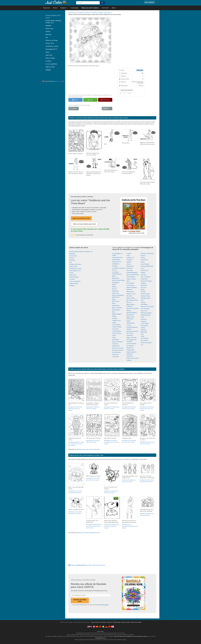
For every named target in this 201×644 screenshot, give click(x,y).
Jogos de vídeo (73, 283)
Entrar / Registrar (149, 2)
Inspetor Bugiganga (132, 272)
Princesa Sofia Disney (147, 266)
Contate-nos (109, 622)
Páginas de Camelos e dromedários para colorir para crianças (111, 442)
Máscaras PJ (130, 291)
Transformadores (145, 315)
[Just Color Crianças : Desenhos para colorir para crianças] (56, 2)
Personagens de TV (75, 270)
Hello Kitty (129, 268)
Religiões (72, 285)
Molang (129, 310)
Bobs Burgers (116, 310)
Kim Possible (130, 283)
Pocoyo (143, 257)
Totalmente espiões (146, 313)
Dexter (114, 335)
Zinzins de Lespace (146, 342)
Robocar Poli (144, 270)
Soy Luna (143, 287)
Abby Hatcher (116, 259)
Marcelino (129, 289)
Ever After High (116, 352)
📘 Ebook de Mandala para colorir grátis (53, 81)
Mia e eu (129, 302)
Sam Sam (143, 274)
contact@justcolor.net (100, 638)
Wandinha (143, 330)
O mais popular (74, 7)
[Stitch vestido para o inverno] (94, 473)
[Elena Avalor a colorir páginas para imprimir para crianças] (130, 169)
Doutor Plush (116, 346)
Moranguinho (130, 314)
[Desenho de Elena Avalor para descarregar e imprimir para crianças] (94, 169)
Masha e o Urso (131, 293)
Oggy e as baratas (132, 337)
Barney (114, 286)
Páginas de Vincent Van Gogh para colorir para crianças (75, 408)
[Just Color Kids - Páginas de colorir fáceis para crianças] (100, 626)
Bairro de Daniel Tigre (118, 280)
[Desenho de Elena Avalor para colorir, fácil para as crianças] (76, 169)
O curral (129, 325)
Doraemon (115, 343)
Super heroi (72, 275)
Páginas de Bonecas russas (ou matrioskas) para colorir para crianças (76, 443)
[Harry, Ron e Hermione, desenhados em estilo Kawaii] (148, 473)
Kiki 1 (128, 281)
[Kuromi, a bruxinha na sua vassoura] (112, 484)
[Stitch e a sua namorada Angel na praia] (76, 484)
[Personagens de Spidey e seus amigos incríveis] (130, 473)
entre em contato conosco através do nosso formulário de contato (130, 636)
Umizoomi (143, 319)
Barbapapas (115, 282)
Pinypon (143, 255)
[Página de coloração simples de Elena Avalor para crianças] (148, 140)
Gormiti (129, 264)
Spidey (143, 289)
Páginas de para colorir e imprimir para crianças (88, 565)
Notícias (55, 7)
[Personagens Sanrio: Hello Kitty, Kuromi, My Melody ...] (148, 507)
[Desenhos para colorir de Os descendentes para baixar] (130, 518)
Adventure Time (116, 261)
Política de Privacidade (136, 622)
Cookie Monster (116, 331)
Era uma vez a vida (117, 348)
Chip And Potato (116, 327)
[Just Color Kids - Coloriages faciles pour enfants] (94, 626)
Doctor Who (115, 339)
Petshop (129, 360)
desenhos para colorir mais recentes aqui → (89, 449)
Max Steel (129, 296)
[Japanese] (112, 626)
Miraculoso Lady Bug (132, 308)
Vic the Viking (144, 323)
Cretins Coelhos (116, 333)
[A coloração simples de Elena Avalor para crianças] (148, 180)
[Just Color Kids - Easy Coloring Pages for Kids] (89, 626)
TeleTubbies (144, 304)
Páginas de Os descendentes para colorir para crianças (130, 526)
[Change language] (157, 2)
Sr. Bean (143, 291)
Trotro (142, 317)
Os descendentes (131, 343)
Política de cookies (125, 622)
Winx (142, 334)
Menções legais (116, 622)
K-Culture (72, 279)
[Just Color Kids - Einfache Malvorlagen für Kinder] (106, 626)
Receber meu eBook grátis (80, 600)
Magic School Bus (132, 287)
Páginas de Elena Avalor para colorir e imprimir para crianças (107, 118)
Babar (114, 276)
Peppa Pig (129, 356)
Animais (71, 258)
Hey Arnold (130, 270)
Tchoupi (143, 302)
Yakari (142, 336)
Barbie (114, 284)
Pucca (142, 268)
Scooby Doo (144, 279)
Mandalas (72, 253)
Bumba (114, 316)
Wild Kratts (144, 332)
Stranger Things (145, 296)
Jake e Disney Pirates (133, 274)
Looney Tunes (130, 285)
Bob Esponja (116, 305)
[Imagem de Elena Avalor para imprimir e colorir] (112, 167)
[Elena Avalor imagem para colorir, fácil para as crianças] (94, 151)
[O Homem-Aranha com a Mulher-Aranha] (94, 518)
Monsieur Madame (132, 312)
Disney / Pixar (73, 266)
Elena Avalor (107, 12)
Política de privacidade (103, 604)
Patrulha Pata (130, 350)
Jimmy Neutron (131, 276)
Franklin (129, 253)
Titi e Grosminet (145, 308)
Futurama (129, 260)
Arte (70, 262)
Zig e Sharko (144, 340)
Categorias (63, 7)
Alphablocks (115, 264)
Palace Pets (130, 347)
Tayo (142, 300)
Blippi (113, 299)
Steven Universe (145, 293)
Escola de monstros (117, 350)
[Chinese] (109, 626)
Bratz (113, 312)
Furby (128, 255)
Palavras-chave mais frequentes (98, 622)
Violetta (143, 327)
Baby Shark (115, 278)
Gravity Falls (130, 266)
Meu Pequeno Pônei (132, 300)
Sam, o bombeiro (145, 276)
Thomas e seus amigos (147, 306)
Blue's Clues (115, 301)
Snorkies (143, 283)
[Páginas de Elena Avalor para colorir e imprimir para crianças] (69, 565)
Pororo (143, 262)
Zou (142, 344)
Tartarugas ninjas (145, 298)
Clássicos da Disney (75, 264)
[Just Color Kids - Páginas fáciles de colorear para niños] (97, 626)
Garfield (129, 262)
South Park (144, 285)
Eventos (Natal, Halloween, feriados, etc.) (80, 251)
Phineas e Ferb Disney (147, 253)
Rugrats (143, 272)
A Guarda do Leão (117, 257)
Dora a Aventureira (117, 341)
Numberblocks (131, 323)
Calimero (114, 318)
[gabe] (112, 141)
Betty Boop (115, 291)
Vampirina (143, 321)
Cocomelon (115, 329)
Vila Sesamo (144, 325)
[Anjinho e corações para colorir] (76, 507)
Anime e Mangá (73, 277)
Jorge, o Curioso (131, 279)
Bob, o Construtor (117, 307)
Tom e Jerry (144, 310)
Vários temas (73, 255)
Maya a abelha (131, 298)
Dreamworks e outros (75, 268)
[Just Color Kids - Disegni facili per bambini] (103, 626)
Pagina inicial (46, 7)
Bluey (113, 303)
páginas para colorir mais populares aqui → (89, 532)
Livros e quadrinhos (74, 281)
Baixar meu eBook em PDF (81, 218)
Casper (114, 322)
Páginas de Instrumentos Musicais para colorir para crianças (147, 408)
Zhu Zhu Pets (144, 338)
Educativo (72, 260)
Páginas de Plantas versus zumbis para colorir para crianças (111, 526)
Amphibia (115, 266)
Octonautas (130, 335)
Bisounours (115, 293)
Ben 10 (114, 289)
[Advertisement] (90, 80)
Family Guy (115, 354)
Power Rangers (145, 264)
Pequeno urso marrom (133, 358)
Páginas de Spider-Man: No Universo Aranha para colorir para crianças (94, 526)
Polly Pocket (144, 260)
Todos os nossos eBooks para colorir (84, 224)
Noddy (128, 321)
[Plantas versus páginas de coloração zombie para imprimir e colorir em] (112, 518)
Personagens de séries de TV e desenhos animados (89, 12)
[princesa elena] (130, 140)
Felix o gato (115, 356)
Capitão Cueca (116, 320)
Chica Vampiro (116, 324)
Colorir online (105, 7)
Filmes (71, 272)
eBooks (114, 7)
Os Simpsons (130, 345)
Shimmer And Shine (146, 281)
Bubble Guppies (116, 314)
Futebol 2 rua (130, 257)
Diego (114, 337)
